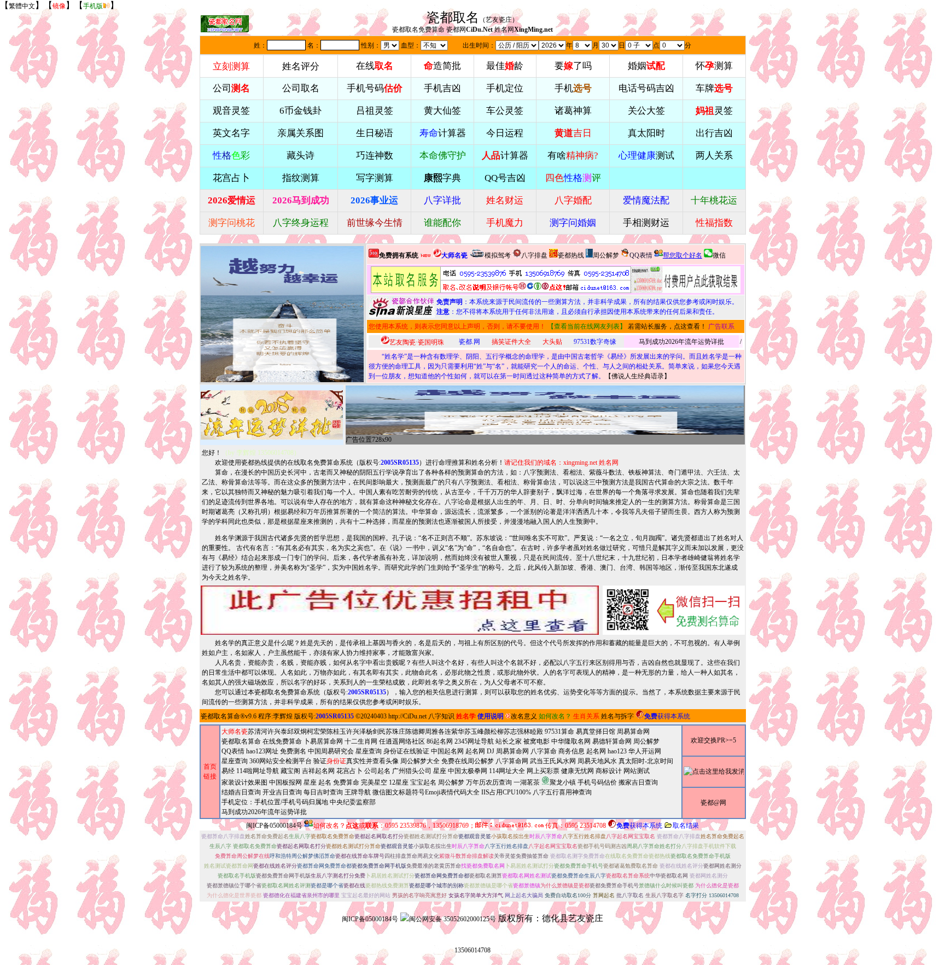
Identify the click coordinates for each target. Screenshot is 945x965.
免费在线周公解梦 (467, 761)
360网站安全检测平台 (280, 761)
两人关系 (714, 155)
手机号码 (374, 88)
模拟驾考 (498, 255)
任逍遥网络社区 (402, 741)
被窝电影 (536, 741)
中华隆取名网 (571, 741)
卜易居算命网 (323, 741)
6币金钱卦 (300, 111)
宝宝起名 (423, 782)
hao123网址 (262, 751)
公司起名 (377, 771)
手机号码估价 (597, 782)
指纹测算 (300, 178)
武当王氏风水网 (553, 761)
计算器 (442, 133)
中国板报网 (285, 782)
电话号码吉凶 (646, 88)
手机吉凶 (442, 88)
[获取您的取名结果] (685, 279)
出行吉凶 (714, 133)
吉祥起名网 (318, 771)
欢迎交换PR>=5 (713, 740)
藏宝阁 (290, 771)
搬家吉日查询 (638, 782)
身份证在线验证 (406, 751)
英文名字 (231, 133)
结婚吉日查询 (241, 792)
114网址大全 (507, 771)
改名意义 (524, 716)
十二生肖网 (361, 741)
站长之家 (508, 741)
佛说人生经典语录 (637, 376)
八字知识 (441, 716)
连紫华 (454, 731)
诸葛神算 (573, 111)
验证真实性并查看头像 (356, 761)
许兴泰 (277, 731)
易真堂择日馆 (595, 731)
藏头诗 (300, 155)
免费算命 (346, 782)
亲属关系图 (300, 133)
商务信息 (571, 751)
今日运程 (504, 133)
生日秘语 (374, 133)
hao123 (617, 751)
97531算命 (559, 731)
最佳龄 (504, 66)
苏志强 (513, 731)
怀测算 (714, 66)
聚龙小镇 (563, 782)
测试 (646, 155)
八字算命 (543, 751)
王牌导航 (358, 792)
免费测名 (293, 751)
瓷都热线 (571, 255)
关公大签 (646, 111)
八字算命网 (511, 761)
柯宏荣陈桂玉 (326, 731)
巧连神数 (374, 155)
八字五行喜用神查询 (562, 792)
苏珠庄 (395, 731)
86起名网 (440, 741)
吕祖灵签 (374, 111)
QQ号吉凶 (505, 178)
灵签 (714, 111)
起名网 (475, 751)
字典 (442, 178)
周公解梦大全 (420, 761)
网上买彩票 (543, 771)
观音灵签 (231, 111)
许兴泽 (356, 731)
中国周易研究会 (331, 751)
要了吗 (573, 66)
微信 (719, 255)
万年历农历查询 (489, 782)
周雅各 (435, 731)
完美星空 (374, 782)
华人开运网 (644, 751)
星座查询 (234, 761)
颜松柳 (494, 731)
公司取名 (300, 88)
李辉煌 (283, 716)
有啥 (572, 155)
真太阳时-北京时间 (646, 761)
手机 (573, 88)
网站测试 (636, 771)
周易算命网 (512, 751)
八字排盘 (534, 255)
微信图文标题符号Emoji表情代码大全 (426, 792)
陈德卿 (415, 731)
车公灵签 (504, 111)
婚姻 (646, 66)
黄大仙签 (442, 111)
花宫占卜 (349, 771)
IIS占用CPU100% (506, 792)
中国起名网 (447, 751)
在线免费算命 (282, 741)
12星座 (399, 782)
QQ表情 (232, 751)
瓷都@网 (713, 802)
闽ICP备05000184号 (274, 825)
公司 (231, 88)
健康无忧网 (577, 771)
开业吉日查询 (282, 792)
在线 (374, 66)
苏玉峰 (474, 731)
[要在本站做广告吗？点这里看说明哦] (400, 610)
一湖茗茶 (527, 782)
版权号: (389, 462)
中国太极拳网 (467, 771)
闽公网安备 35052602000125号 (452, 919)
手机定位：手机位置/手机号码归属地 (274, 802)
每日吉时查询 (323, 792)
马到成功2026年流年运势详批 (681, 342)
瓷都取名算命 (220, 716)
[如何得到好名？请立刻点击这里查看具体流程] (501, 279)
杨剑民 (376, 731)
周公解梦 (606, 255)
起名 (324, 782)
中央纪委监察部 (353, 802)
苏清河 (257, 731)
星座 (439, 771)
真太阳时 (646, 133)
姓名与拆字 (617, 716)
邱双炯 (297, 731)
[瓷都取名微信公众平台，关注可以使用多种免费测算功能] (674, 610)
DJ (490, 751)
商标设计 (609, 771)
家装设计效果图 (244, 782)
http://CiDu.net (407, 716)
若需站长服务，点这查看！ (667, 326)
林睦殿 (533, 731)
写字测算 (374, 178)
